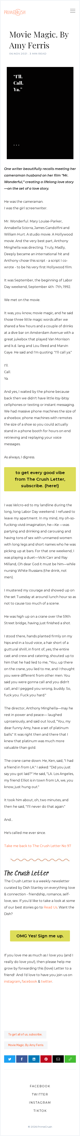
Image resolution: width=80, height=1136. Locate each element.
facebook (29, 981)
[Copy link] (70, 1059)
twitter (46, 981)
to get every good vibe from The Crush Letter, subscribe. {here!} (40, 479)
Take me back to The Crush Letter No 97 (37, 846)
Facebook (40, 1086)
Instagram (40, 1102)
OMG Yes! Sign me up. (40, 935)
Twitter (40, 1094)
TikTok (40, 1111)
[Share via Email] (58, 1059)
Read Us (50, 907)
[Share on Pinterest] (46, 1059)
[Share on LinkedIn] (34, 1059)
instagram (12, 981)
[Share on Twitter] (9, 1059)
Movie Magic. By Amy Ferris (25, 1045)
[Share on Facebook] (21, 1059)
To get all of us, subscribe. (25, 1034)
